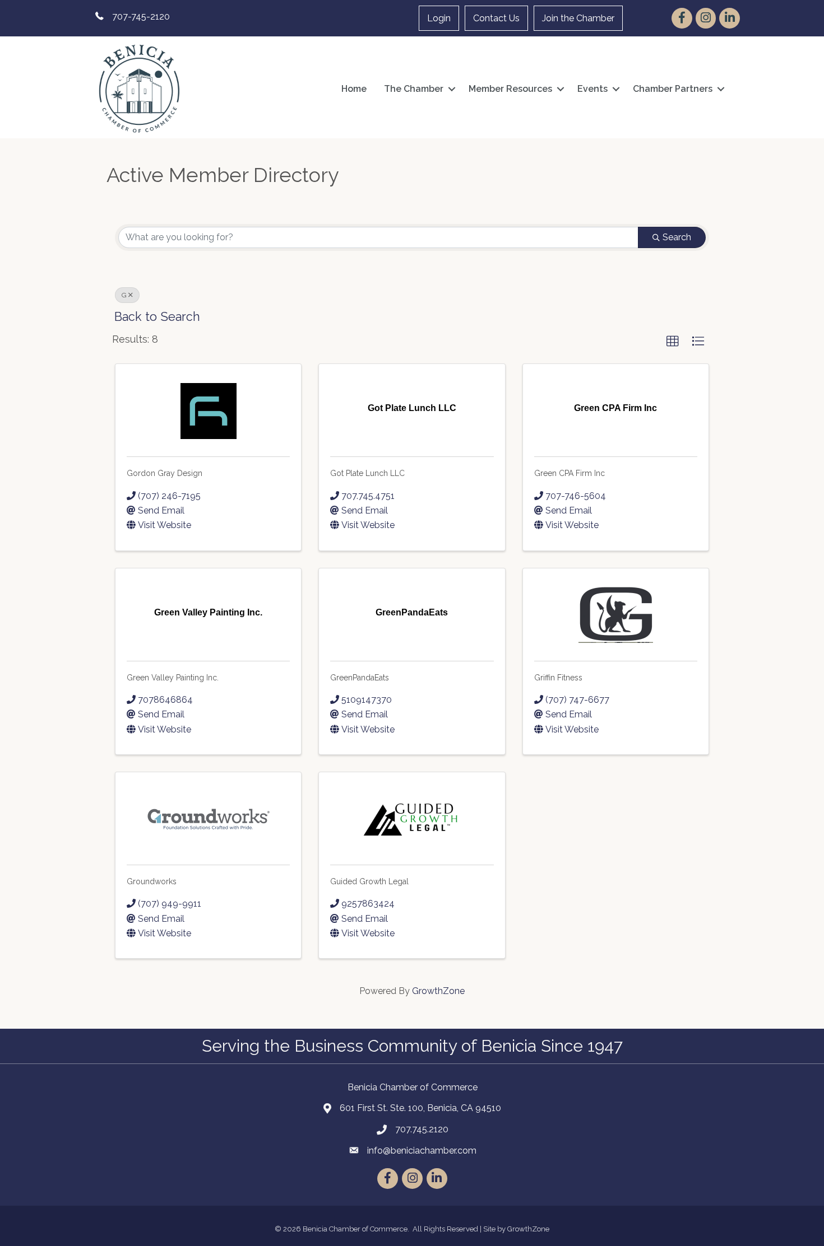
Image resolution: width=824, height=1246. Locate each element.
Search (677, 237)
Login (439, 18)
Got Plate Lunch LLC (367, 473)
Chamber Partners (672, 88)
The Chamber (413, 88)
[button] (672, 341)
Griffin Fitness (558, 677)
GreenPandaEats (359, 677)
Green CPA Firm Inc (569, 473)
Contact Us (496, 18)
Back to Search (157, 317)
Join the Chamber (578, 18)
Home (354, 88)
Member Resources (510, 88)
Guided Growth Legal (369, 881)
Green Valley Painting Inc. (173, 677)
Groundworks (152, 881)
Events (592, 88)
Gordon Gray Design (164, 473)
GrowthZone (438, 991)
